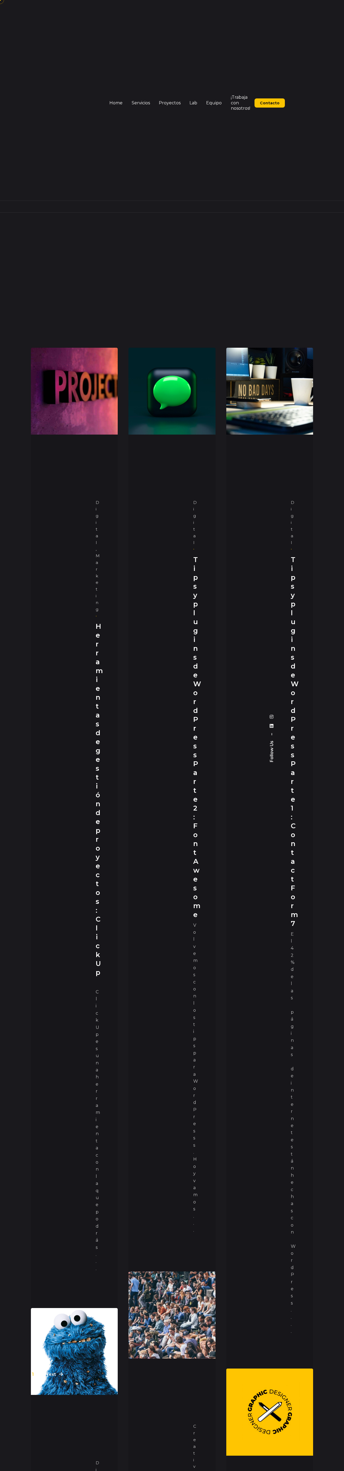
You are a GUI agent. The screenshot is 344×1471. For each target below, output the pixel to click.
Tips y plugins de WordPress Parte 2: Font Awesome (197, 736)
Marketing (98, 582)
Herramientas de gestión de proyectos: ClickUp (99, 803)
